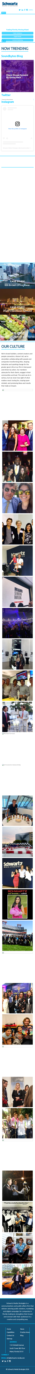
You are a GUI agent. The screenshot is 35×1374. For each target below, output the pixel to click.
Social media (25, 229)
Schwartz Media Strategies (10, 148)
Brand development (26, 214)
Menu (4, 12)
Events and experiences (24, 251)
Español (31, 9)
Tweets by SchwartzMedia (7, 99)
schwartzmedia (24, 148)
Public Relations (17, 33)
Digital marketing (7, 221)
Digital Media (17, 36)
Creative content (22, 199)
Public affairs (26, 176)
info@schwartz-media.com (16, 1358)
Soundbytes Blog (12, 56)
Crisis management (9, 244)
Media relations (6, 184)
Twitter (6, 95)
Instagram (7, 101)
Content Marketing (17, 40)
